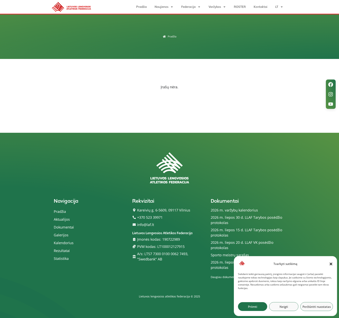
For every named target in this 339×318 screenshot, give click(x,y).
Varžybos (215, 7)
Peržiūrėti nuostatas (317, 307)
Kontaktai (260, 7)
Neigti (284, 307)
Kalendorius (64, 242)
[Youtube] (331, 104)
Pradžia (141, 7)
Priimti (252, 307)
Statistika (61, 258)
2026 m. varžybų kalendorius (234, 210)
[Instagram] (331, 94)
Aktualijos (62, 219)
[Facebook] (331, 84)
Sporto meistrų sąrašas (230, 255)
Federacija (188, 7)
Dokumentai (64, 227)
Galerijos (61, 235)
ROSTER (240, 7)
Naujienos (161, 7)
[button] (331, 264)
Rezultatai (62, 250)
